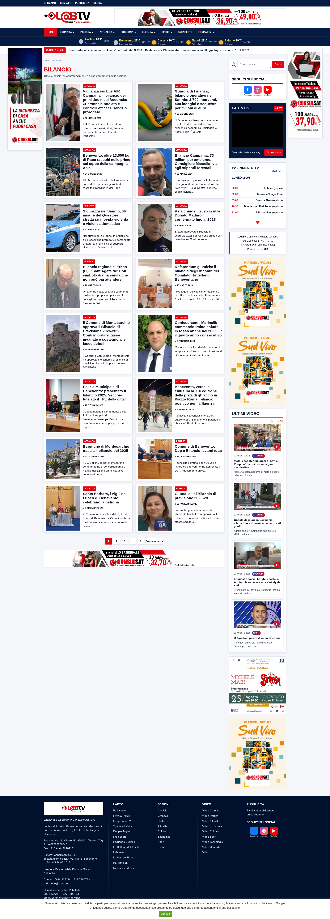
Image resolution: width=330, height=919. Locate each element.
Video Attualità (210, 806)
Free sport (119, 822)
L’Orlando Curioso (124, 827)
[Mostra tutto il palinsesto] (257, 222)
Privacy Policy (121, 801)
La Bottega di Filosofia (126, 832)
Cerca (97, 3)
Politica (85, 32)
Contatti (65, 3)
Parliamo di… (121, 848)
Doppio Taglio (121, 817)
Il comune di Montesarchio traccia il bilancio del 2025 (106, 448)
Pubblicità (82, 3)
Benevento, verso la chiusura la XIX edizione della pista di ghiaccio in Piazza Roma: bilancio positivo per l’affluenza (196, 395)
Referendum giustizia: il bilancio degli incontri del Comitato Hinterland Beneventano (197, 273)
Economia (127, 32)
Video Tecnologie (212, 827)
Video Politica (210, 801)
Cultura (147, 32)
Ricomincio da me (124, 853)
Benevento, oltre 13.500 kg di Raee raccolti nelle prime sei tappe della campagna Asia (106, 161)
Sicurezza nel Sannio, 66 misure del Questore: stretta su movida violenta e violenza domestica (105, 217)
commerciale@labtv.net (66, 883)
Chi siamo (50, 3)
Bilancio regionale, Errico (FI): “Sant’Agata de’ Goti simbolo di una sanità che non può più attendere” (105, 273)
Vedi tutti (277, 171)
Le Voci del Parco (123, 843)
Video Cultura (210, 817)
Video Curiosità (211, 832)
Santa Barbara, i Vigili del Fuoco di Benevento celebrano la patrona (105, 498)
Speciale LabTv (122, 812)
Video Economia (212, 812)
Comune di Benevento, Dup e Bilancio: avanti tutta (198, 448)
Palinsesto (185, 32)
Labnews (118, 838)
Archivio (162, 796)
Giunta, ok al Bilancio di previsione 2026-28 (195, 496)
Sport (165, 32)
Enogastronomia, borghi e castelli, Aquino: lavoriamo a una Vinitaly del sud (257, 553)
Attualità (105, 32)
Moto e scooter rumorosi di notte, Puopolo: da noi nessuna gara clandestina (256, 435)
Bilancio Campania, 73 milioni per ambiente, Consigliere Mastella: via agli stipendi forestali (196, 161)
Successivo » (154, 541)
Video (205, 838)
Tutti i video (277, 392)
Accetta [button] (165, 913)
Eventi (161, 832)
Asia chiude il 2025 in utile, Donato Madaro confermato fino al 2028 (198, 215)
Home (50, 32)
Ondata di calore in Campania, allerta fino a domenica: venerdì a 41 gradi (257, 494)
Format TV (204, 32)
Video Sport (209, 822)
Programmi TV (122, 806)
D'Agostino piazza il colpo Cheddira (257, 609)
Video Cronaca (211, 796)
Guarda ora (274, 152)
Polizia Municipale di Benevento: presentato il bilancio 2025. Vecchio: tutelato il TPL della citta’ (104, 393)
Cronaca (66, 32)
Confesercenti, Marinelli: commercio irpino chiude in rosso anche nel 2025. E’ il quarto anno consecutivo (198, 329)
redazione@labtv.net (56, 869)
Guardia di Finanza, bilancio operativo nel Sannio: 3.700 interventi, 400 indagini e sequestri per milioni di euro (196, 99)
